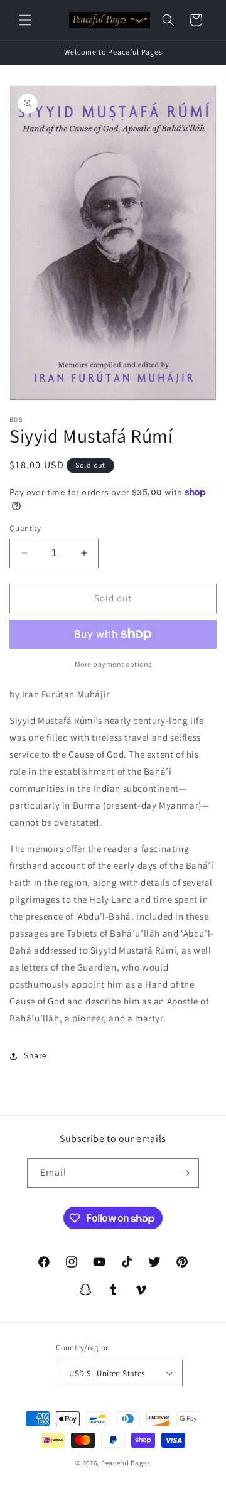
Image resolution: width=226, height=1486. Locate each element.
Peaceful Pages (126, 1462)
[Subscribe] (184, 1173)
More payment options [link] (113, 664)
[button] (25, 20)
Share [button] (35, 1055)
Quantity (25, 528)
